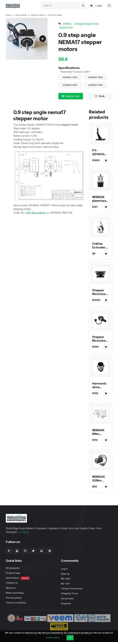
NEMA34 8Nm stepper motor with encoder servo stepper (100, 441)
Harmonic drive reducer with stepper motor (99, 393)
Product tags (13, 572)
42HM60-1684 (95, 85)
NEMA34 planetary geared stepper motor (99, 204)
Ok (70, 637)
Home (8, 15)
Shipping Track (69, 593)
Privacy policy (14, 597)
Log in (64, 568)
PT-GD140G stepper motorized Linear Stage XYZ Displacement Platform (100, 165)
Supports (66, 603)
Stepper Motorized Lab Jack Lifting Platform (100, 297)
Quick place (17, 577)
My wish (65, 578)
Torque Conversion (71, 588)
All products (21, 15)
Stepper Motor (38, 15)
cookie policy (52, 637)
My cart (65, 583)
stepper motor (66, 27)
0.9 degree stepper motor (86, 24)
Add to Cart (72, 96)
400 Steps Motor (36, 212)
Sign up (65, 573)
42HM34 (67, 24)
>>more (24, 532)
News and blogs (15, 592)
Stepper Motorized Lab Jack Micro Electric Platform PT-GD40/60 (100, 350)
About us (11, 587)
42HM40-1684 (95, 77)
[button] (91, 5)
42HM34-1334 (70, 77)
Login (99, 5)
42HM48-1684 (70, 85)
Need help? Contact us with (75, 71)
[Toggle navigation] (109, 5)
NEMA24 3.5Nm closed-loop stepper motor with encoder (100, 488)
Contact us (12, 582)
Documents (67, 598)
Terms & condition (16, 602)
